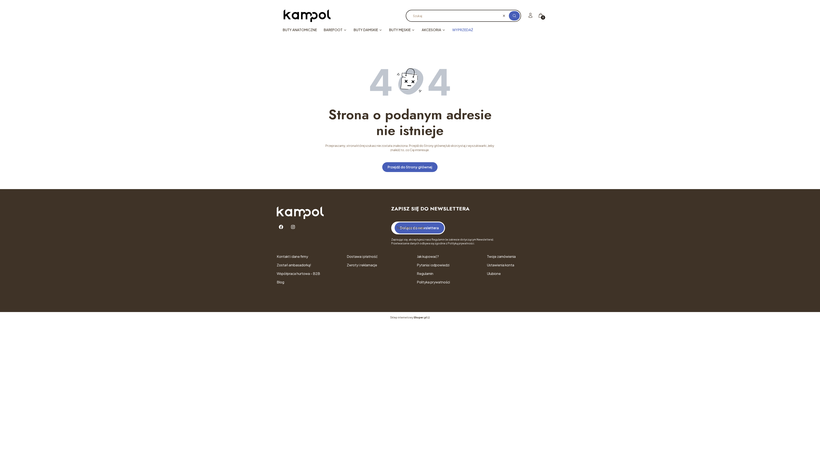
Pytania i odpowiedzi (433, 265)
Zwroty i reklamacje (362, 265)
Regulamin (425, 273)
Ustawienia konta (500, 265)
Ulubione (494, 273)
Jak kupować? (428, 256)
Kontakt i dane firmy (292, 256)
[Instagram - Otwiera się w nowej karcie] (293, 227)
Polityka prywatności (433, 282)
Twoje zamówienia (501, 256)
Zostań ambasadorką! (294, 265)
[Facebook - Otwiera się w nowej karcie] (281, 227)
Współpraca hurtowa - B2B (298, 273)
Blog (280, 282)
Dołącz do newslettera (419, 228)
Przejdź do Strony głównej (410, 167)
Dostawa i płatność (362, 256)
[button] (514, 15)
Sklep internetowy (408, 317)
